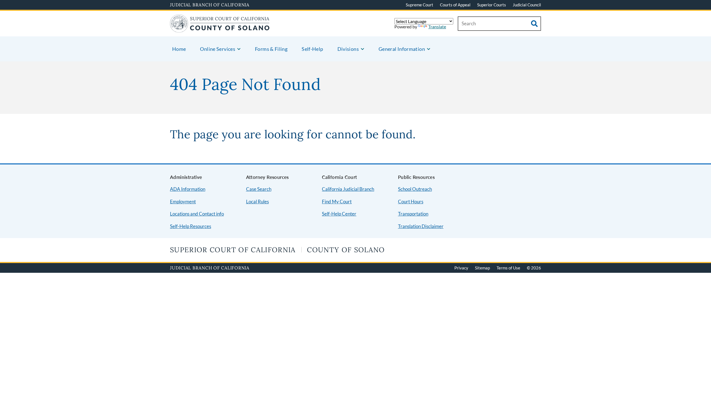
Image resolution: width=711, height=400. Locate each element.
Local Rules (257, 201)
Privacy (461, 267)
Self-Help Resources (190, 226)
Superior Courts (491, 4)
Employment (183, 201)
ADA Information (187, 189)
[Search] (534, 23)
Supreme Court (419, 4)
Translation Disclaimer (421, 226)
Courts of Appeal (455, 4)
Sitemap (482, 267)
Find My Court (337, 201)
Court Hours (410, 201)
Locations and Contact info (197, 214)
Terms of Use (508, 267)
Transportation (413, 214)
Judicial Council (527, 4)
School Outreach (415, 189)
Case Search (258, 189)
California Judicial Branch (348, 189)
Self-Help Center (339, 214)
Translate (437, 26)
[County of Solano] (220, 29)
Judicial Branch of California (209, 5)
